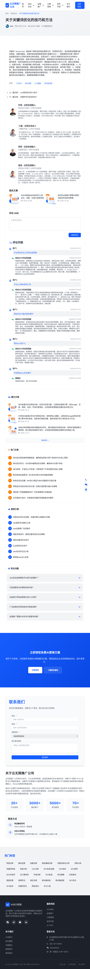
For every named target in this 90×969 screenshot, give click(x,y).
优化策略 (60, 875)
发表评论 (74, 235)
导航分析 (23, 869)
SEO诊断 (28, 83)
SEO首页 (74, 869)
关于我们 (68, 5)
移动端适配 (60, 880)
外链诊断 (37, 875)
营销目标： (16, 732)
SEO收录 (62, 869)
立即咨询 (79, 5)
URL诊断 (35, 869)
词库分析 (77, 863)
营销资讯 (9, 949)
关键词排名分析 (63, 863)
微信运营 (21, 863)
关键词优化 (22, 886)
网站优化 (14, 13)
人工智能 (38, 83)
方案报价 (9, 945)
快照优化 (21, 880)
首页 (23, 5)
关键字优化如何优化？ (29, 97)
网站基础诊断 (47, 863)
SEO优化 (30, 5)
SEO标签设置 (49, 869)
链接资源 (9, 880)
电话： (14, 724)
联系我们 (9, 953)
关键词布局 (10, 869)
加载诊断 (33, 863)
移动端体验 (46, 880)
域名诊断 (33, 880)
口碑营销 (49, 5)
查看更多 (44, 440)
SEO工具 (47, 886)
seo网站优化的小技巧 (28, 92)
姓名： (14, 716)
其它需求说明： (17, 741)
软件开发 (59, 5)
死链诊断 (9, 863)
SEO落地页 (24, 875)
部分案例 (9, 941)
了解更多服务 (53, 670)
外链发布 (72, 875)
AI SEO (19, 83)
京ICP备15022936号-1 (32, 964)
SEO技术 (9, 886)
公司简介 (9, 937)
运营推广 (39, 5)
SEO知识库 (48, 83)
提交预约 (45, 757)
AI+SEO (50, 925)
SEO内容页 (10, 875)
